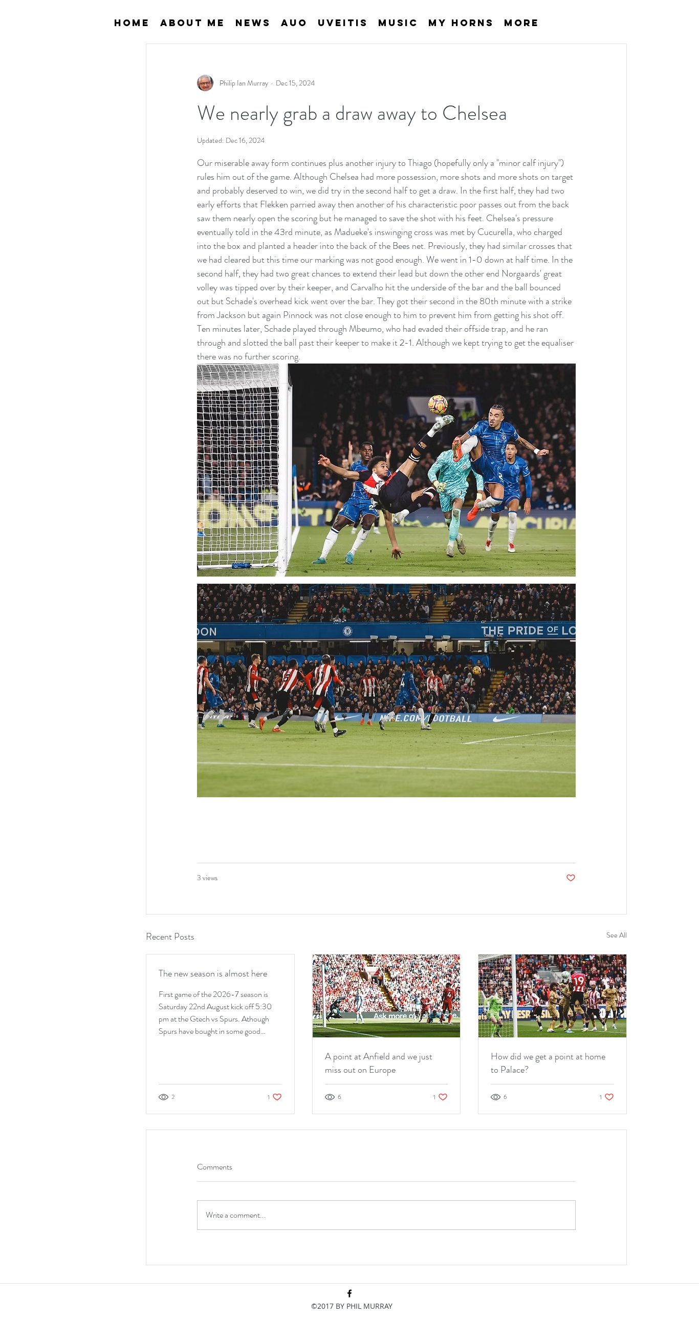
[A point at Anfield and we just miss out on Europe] (387, 995)
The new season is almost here (213, 973)
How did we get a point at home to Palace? (548, 1063)
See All (616, 935)
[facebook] (349, 1293)
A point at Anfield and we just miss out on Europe (378, 1063)
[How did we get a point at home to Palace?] (552, 995)
